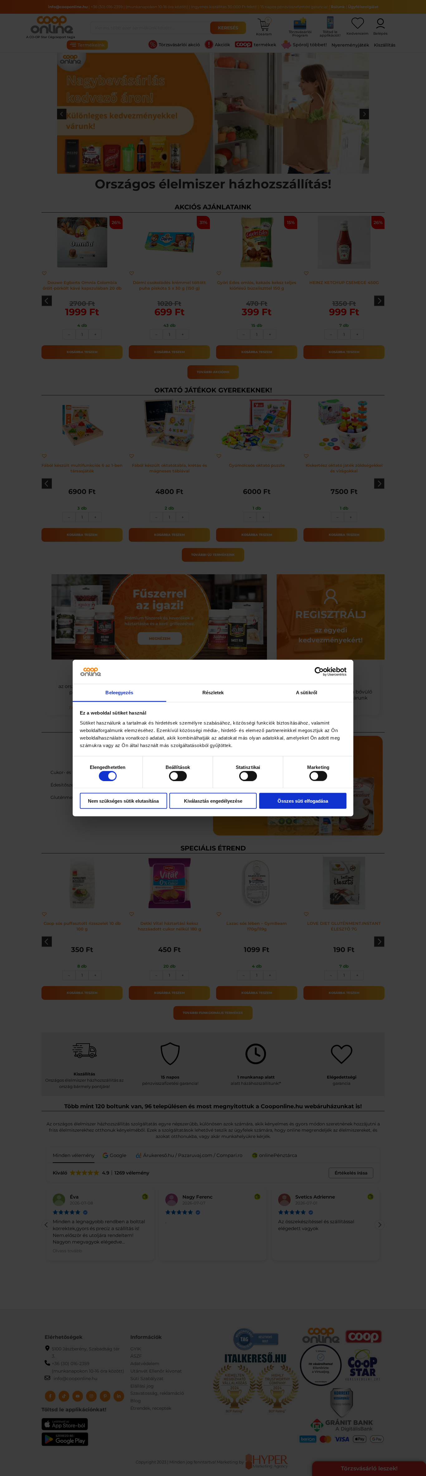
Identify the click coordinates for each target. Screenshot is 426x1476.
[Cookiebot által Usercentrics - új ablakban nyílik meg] (319, 671)
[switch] (178, 776)
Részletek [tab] (213, 692)
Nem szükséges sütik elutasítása (123, 801)
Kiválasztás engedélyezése (213, 801)
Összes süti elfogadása (303, 801)
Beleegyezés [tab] (119, 692)
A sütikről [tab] (306, 692)
